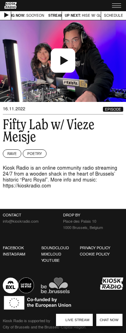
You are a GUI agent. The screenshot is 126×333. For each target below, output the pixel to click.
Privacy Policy (95, 248)
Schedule (113, 15)
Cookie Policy (95, 254)
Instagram (14, 254)
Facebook (13, 248)
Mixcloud (51, 254)
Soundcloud (55, 248)
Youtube (50, 260)
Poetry (34, 153)
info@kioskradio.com (20, 221)
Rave (12, 153)
